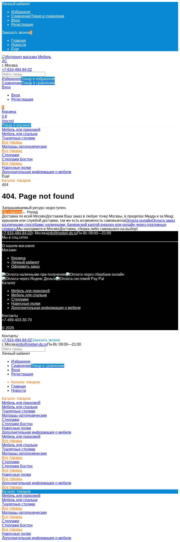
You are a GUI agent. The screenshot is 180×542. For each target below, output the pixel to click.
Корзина (18, 258)
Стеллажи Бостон (17, 159)
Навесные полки (25, 303)
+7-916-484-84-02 (17, 70)
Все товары (12, 142)
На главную (12, 212)
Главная (18, 40)
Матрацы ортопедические (24, 147)
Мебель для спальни (29, 295)
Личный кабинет (25, 262)
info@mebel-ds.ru (62, 233)
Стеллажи (20, 299)
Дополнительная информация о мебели (46, 308)
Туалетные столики (18, 138)
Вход (15, 20)
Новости (18, 45)
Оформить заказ (25, 266)
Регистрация (22, 25)
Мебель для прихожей (30, 291)
